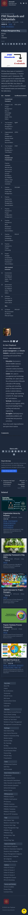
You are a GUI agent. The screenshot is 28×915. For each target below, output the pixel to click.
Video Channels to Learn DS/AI (12, 783)
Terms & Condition (9, 887)
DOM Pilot (6, 767)
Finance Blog (7, 753)
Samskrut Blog (8, 740)
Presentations (8, 758)
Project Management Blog (7, 14)
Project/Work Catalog (10, 714)
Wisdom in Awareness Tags (11, 823)
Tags (2, 35)
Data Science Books (9, 778)
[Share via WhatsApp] (8, 44)
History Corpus (8, 790)
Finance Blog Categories (10, 861)
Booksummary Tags (9, 835)
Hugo (9, 910)
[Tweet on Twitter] (5, 44)
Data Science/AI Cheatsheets (12, 780)
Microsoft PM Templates (11, 814)
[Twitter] (17, 341)
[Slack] (11, 341)
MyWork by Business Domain (12, 717)
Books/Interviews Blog (10, 748)
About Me (6, 686)
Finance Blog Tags (9, 840)
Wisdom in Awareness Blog (11, 735)
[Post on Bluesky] (22, 44)
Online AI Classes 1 (9, 867)
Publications (7, 703)
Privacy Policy (7, 889)
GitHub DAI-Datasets (10, 788)
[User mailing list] (14, 341)
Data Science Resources (10, 733)
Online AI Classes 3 (9, 872)
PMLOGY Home (8, 696)
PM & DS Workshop (9, 880)
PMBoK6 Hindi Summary (11, 806)
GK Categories (8, 859)
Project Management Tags (11, 828)
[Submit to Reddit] (25, 44)
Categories (4, 37)
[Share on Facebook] (17, 44)
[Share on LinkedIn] (3, 44)
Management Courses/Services (12, 724)
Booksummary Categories (11, 856)
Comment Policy (8, 892)
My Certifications (8, 691)
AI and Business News (10, 750)
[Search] (20, 3)
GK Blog (6, 745)
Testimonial (7, 693)
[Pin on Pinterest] (14, 44)
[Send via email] (19, 44)
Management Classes (10, 877)
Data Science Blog (9, 730)
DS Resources (8, 775)
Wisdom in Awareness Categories (13, 849)
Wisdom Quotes (8, 738)
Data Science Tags (9, 820)
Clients (6, 688)
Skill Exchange (8, 769)
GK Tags (6, 837)
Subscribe (6, 706)
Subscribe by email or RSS (9, 471)
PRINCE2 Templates (9, 811)
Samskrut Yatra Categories (11, 851)
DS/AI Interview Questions (11, 785)
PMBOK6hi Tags (8, 833)
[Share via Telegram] (11, 44)
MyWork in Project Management (13, 722)
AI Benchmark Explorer (10, 764)
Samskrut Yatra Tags (9, 825)
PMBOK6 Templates (9, 809)
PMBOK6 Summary (9, 804)
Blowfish (13, 910)
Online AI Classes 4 (9, 875)
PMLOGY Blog (8, 755)
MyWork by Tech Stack (10, 719)
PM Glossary (7, 801)
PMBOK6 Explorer (9, 796)
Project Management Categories (13, 854)
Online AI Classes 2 (9, 870)
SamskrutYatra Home (10, 701)
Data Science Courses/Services (12, 712)
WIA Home (7, 698)
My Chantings (7, 743)
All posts (3, 33)
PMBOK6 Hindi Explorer (10, 799)
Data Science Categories (10, 846)
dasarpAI (13, 3)
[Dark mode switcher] (23, 3)
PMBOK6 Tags (8, 830)
